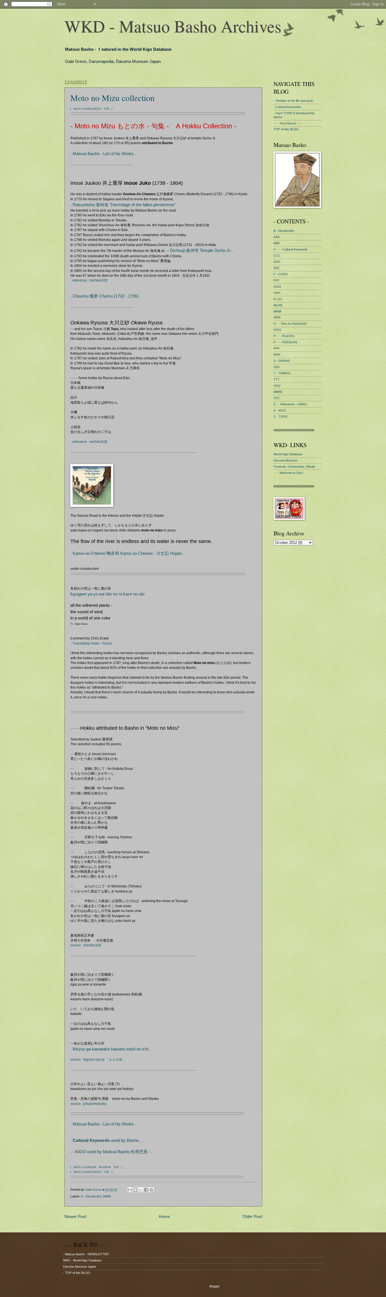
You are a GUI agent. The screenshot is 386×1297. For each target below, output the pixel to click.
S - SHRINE (282, 360)
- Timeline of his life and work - (294, 100)
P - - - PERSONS (285, 342)
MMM (107, 1196)
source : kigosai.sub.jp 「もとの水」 (98, 1059)
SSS (276, 367)
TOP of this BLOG (286, 129)
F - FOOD (281, 274)
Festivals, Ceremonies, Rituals (294, 466)
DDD (277, 261)
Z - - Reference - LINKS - (291, 404)
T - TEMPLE (282, 373)
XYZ (276, 398)
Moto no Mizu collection (112, 97)
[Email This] (130, 1190)
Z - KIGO (280, 410)
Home (164, 1216)
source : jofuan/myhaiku (88, 1103)
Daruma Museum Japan (79, 1266)
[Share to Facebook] (146, 1190)
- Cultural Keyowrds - (288, 107)
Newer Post (75, 1216)
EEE (276, 268)
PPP (276, 348)
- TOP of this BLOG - (77, 1272)
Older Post (252, 1216)
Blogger (214, 1286)
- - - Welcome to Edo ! (288, 472)
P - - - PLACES (284, 336)
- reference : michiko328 (88, 280)
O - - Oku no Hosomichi (290, 323)
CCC (277, 255)
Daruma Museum (285, 460)
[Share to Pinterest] (151, 1190)
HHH (277, 292)
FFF (276, 280)
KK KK (278, 305)
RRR (277, 354)
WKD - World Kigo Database (82, 1260)
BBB (276, 243)
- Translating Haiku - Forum (91, 643)
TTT (276, 379)
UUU (277, 385)
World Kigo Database (288, 454)
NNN (277, 317)
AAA (276, 237)
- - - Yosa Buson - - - (288, 123)
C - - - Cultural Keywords (291, 249)
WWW (278, 392)
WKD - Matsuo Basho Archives (172, 26)
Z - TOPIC (281, 416)
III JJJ (278, 299)
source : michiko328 (85, 945)
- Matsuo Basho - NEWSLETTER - (86, 1254)
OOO (277, 329)
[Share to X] (141, 1190)
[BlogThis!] (135, 1190)
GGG (277, 286)
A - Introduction (91, 1196)
